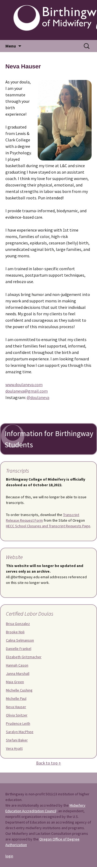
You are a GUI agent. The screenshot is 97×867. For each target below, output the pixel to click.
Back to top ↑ (48, 763)
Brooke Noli (15, 632)
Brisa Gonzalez (18, 623)
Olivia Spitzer (16, 715)
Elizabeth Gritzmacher (23, 656)
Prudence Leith (18, 723)
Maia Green (15, 681)
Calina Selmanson (20, 640)
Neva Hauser (16, 706)
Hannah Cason (17, 665)
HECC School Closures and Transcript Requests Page (48, 526)
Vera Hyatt (14, 748)
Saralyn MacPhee (19, 731)
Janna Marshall (17, 673)
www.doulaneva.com (24, 384)
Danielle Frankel (18, 648)
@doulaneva (38, 397)
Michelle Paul (16, 698)
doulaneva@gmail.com (26, 391)
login (9, 856)
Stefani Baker (17, 740)
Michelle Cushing (19, 690)
